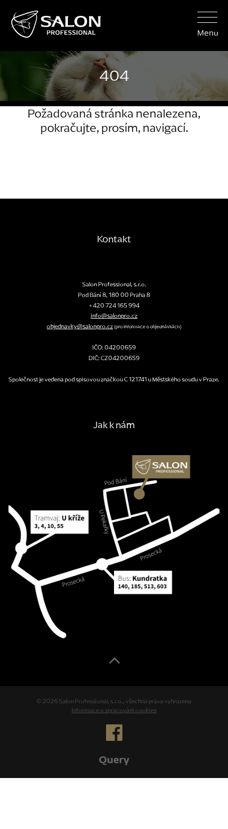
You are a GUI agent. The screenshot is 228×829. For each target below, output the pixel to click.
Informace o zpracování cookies (114, 710)
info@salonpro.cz (114, 315)
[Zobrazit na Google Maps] (114, 546)
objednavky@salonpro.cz (80, 326)
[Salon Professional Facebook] (114, 737)
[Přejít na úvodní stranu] (50, 23)
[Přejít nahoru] (114, 664)
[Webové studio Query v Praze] (114, 760)
